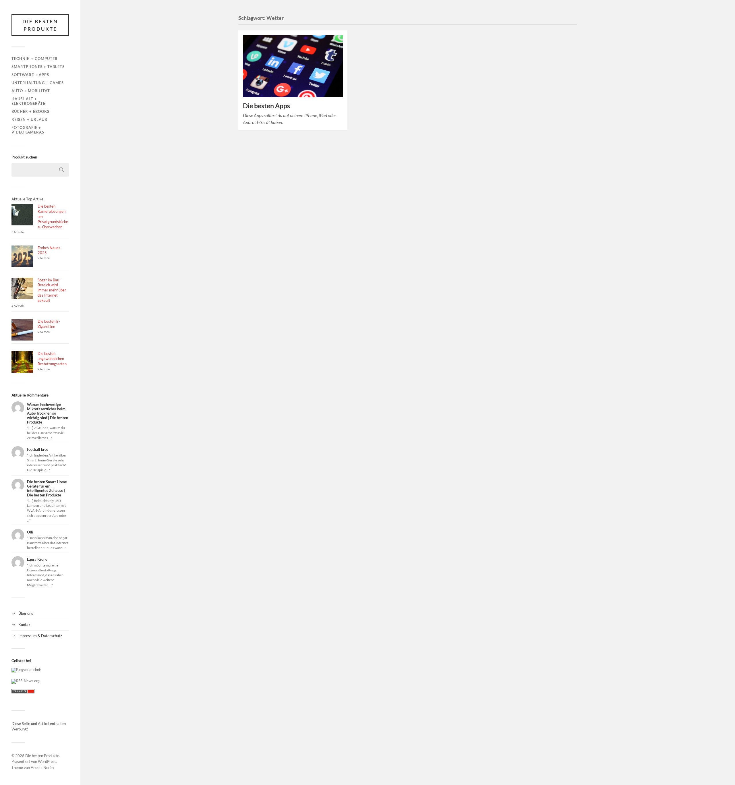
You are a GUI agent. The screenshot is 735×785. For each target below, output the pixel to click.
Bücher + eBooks (30, 111)
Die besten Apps (266, 106)
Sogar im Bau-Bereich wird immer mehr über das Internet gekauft (52, 290)
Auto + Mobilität (30, 90)
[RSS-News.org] (25, 680)
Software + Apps (30, 74)
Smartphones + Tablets (38, 66)
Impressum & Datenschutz (40, 635)
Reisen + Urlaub (29, 119)
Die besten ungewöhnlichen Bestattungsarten (52, 358)
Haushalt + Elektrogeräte (28, 101)
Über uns (25, 613)
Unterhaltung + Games (37, 82)
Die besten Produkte (40, 25)
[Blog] (26, 669)
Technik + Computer (34, 58)
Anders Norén (42, 767)
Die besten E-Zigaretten (49, 324)
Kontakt (25, 624)
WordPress (47, 761)
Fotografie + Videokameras (27, 129)
